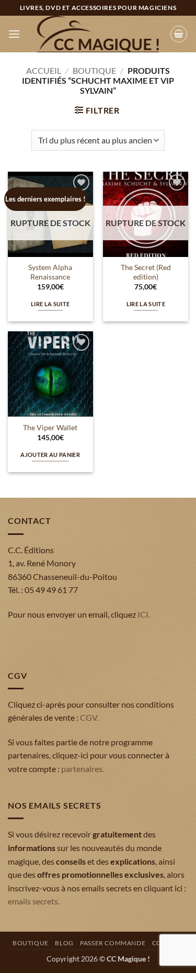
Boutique (94, 70)
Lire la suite (50, 303)
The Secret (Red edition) (146, 272)
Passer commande (112, 943)
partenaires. (82, 769)
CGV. (89, 717)
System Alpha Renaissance (50, 272)
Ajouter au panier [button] (50, 454)
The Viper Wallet (50, 427)
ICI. (143, 614)
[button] (14, 34)
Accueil (43, 70)
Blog (64, 943)
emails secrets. (34, 901)
